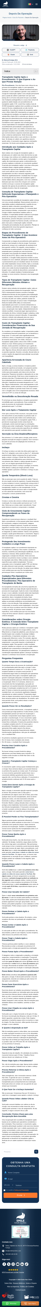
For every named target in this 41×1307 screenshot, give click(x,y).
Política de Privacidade (21, 1190)
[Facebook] (4, 1264)
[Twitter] (8, 1264)
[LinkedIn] (22, 1264)
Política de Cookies (27, 1286)
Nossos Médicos (19, 1283)
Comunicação (20, 1290)
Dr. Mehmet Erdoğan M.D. (10, 60)
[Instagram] (13, 1264)
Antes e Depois (31, 1283)
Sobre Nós (8, 1283)
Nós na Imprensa (13, 1286)
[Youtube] (17, 1264)
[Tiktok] (26, 1264)
